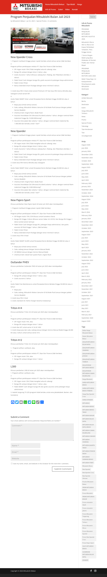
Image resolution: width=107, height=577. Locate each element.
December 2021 (87, 286)
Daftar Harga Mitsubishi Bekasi (87, 332)
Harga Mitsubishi (87, 379)
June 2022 (85, 270)
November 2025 (87, 158)
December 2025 (87, 154)
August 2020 (86, 321)
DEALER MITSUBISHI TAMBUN (88, 360)
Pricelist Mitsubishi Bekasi (87, 483)
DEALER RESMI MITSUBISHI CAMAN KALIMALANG (88, 373)
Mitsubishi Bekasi (19, 21)
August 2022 (86, 263)
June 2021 (85, 305)
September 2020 (87, 318)
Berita (84, 101)
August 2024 (86, 199)
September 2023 (87, 231)
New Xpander (86, 469)
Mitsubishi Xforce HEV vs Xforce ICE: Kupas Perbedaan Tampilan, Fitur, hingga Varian (88, 47)
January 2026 (86, 151)
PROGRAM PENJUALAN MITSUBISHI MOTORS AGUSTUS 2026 (88, 34)
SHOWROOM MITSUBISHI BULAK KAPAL (88, 554)
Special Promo (41, 21)
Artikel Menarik (87, 98)
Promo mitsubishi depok (87, 503)
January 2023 (86, 251)
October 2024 (86, 193)
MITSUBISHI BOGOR (88, 415)
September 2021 (87, 296)
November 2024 (87, 190)
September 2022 (87, 260)
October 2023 (86, 228)
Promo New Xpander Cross (88, 538)
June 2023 (85, 241)
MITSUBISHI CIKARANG (85, 441)
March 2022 (86, 276)
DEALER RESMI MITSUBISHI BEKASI (88, 366)
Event (83, 108)
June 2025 (85, 174)
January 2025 (86, 186)
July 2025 (85, 170)
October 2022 (86, 257)
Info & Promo (50, 10)
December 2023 (87, 222)
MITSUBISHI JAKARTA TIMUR (88, 446)
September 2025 (87, 164)
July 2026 (85, 148)
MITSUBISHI (85, 403)
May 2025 (85, 177)
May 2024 (85, 209)
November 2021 (87, 289)
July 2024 (85, 202)
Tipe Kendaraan (87, 129)
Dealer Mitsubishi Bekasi (87, 337)
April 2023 (85, 247)
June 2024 (85, 206)
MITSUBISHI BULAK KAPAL (88, 420)
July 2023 (85, 238)
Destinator (85, 104)
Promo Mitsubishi (87, 493)
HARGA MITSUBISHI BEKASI (88, 384)
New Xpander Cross (88, 472)
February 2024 (87, 215)
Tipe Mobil (71, 5)
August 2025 (86, 167)
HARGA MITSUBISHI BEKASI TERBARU (88, 389)
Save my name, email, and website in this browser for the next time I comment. (41, 464)
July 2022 (85, 267)
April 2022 (85, 273)
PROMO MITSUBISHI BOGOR (88, 498)
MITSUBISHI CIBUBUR (88, 436)
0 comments (52, 21)
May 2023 (85, 244)
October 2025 (86, 161)
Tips (83, 133)
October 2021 (86, 292)
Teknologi (85, 126)
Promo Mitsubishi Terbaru (87, 521)
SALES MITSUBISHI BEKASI (87, 547)
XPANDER (85, 560)
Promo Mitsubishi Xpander (87, 532)
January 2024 (86, 218)
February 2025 (87, 183)
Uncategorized (87, 136)
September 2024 (87, 196)
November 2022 (87, 254)
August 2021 (86, 299)
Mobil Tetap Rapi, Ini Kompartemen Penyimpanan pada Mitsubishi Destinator (89, 84)
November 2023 (87, 225)
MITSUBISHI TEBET (88, 463)
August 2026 (86, 145)
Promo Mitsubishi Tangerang (87, 515)
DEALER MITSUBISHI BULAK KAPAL (88, 343)
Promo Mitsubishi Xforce (87, 527)
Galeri (60, 10)
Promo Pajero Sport (88, 543)
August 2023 (86, 235)
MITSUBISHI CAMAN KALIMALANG (88, 432)
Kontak (75, 10)
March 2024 (86, 212)
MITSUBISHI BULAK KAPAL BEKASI (88, 426)
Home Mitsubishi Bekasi (54, 5)
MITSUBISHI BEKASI (88, 406)
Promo (84, 120)
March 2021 (86, 312)
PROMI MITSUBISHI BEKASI (88, 489)
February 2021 (87, 315)
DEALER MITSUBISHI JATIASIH (88, 355)
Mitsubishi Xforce (87, 466)
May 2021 (85, 308)
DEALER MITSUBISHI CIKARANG (88, 349)
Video (67, 10)
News (83, 117)
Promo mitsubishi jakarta (87, 509)
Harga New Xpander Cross (88, 395)
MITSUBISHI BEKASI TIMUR (88, 411)
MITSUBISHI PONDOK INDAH (88, 452)
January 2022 (86, 283)
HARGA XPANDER (87, 400)
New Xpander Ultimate (86, 477)
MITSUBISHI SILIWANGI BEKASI (87, 458)
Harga (79, 5)
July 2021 (85, 302)
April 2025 (85, 180)
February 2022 (87, 279)
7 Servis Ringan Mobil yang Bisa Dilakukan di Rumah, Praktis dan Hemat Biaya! (89, 60)
